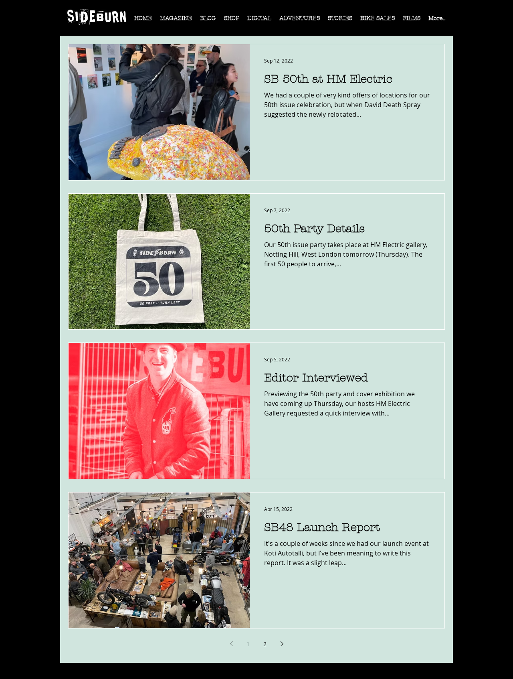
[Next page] (282, 643)
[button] (176, 21)
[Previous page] (231, 643)
